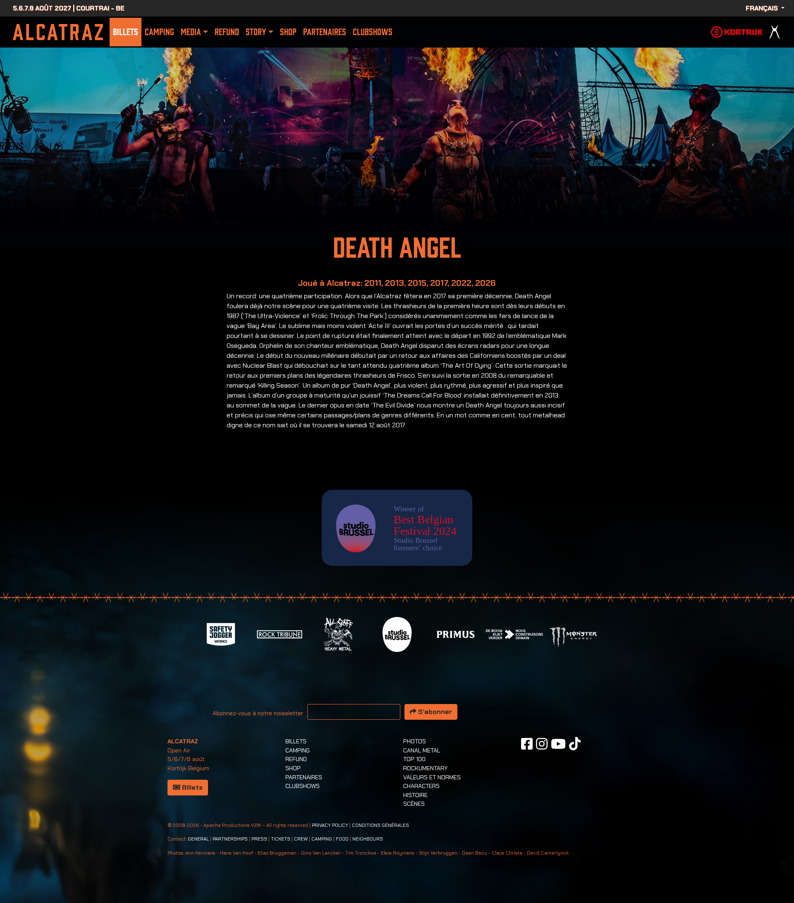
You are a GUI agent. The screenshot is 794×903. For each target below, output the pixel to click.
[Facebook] (527, 743)
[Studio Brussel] (397, 633)
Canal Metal (421, 750)
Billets (125, 32)
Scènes (414, 803)
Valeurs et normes (432, 777)
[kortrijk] (737, 31)
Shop (288, 32)
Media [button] (191, 32)
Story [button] (256, 32)
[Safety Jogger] (220, 633)
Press (259, 839)
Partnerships (230, 839)
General (198, 839)
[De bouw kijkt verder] (514, 633)
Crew (301, 839)
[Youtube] (558, 743)
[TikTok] (575, 743)
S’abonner (434, 711)
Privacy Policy (330, 825)
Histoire (415, 795)
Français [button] (763, 8)
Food (342, 839)
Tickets (280, 839)
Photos (414, 741)
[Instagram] (542, 743)
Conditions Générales (380, 825)
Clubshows (372, 32)
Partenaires (324, 32)
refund (227, 32)
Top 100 (414, 759)
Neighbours (367, 839)
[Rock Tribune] (279, 633)
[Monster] (573, 636)
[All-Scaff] (338, 633)
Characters (421, 786)
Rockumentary (425, 768)
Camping (159, 32)
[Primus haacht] (455, 633)
